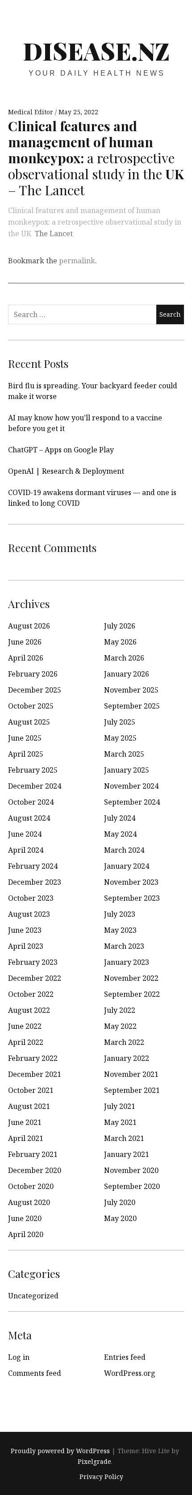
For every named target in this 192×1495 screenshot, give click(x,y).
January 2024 (126, 866)
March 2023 (124, 946)
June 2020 (25, 1218)
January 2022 (126, 1058)
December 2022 (34, 978)
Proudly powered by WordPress (60, 1451)
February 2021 (33, 1154)
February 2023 (33, 962)
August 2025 (29, 722)
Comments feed (34, 1373)
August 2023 (29, 914)
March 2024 (124, 850)
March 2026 (124, 658)
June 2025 (25, 738)
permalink (77, 261)
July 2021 (119, 1106)
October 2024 (31, 802)
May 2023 (120, 930)
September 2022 (132, 994)
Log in (18, 1357)
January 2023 (126, 962)
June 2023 (25, 930)
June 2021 (25, 1122)
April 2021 (25, 1138)
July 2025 (119, 722)
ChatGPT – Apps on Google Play (61, 450)
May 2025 (120, 738)
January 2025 (126, 770)
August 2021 (29, 1106)
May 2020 (120, 1218)
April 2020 (25, 1234)
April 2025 (25, 754)
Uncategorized (33, 1296)
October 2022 (31, 994)
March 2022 (124, 1042)
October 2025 (31, 706)
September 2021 (132, 1090)
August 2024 (29, 818)
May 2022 (120, 1026)
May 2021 (120, 1122)
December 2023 (34, 882)
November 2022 (131, 978)
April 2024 (25, 850)
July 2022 (119, 1010)
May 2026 (120, 642)
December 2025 (34, 690)
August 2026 (29, 626)
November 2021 (131, 1074)
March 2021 (124, 1138)
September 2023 (132, 898)
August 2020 (29, 1202)
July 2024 (119, 818)
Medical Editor (31, 112)
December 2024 (34, 786)
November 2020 (131, 1170)
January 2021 (126, 1154)
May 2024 (120, 834)
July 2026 (119, 626)
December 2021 (34, 1074)
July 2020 (119, 1202)
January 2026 (126, 674)
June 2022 (25, 1026)
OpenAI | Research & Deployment (66, 471)
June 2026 (25, 642)
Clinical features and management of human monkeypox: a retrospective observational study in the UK (94, 222)
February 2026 (33, 674)
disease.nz (96, 51)
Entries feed (125, 1357)
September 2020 (132, 1186)
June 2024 (25, 834)
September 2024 (132, 802)
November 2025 (131, 690)
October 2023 (31, 898)
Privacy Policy (101, 1477)
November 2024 (131, 786)
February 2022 (33, 1058)
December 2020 (34, 1170)
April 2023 (25, 946)
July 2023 (119, 914)
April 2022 (25, 1042)
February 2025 (33, 770)
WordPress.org (129, 1373)
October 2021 (31, 1090)
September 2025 (132, 706)
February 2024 (33, 866)
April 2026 (25, 658)
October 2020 (31, 1186)
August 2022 (29, 1010)
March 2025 (124, 754)
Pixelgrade (94, 1461)
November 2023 (131, 882)
